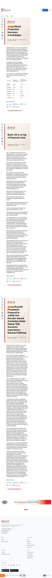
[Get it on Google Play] (14, 570)
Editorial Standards (31, 545)
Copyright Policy (30, 556)
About (28, 539)
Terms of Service (30, 552)
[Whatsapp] (3, 565)
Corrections (29, 547)
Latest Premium (5, 541)
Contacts (29, 543)
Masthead (29, 541)
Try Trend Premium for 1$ (14, 110)
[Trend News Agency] (5, 521)
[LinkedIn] (16, 565)
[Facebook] (5, 565)
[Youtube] (11, 565)
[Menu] (49, 10)
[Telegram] (14, 565)
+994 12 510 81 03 (5, 531)
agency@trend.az (5, 533)
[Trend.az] (5, 10)
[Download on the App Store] (5, 570)
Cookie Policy (29, 557)
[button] (2, 19)
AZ (46, 575)
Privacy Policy (29, 554)
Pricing (3, 552)
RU (49, 575)
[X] (8, 565)
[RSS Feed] (19, 565)
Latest (3, 539)
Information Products (6, 554)
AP (7, 152)
